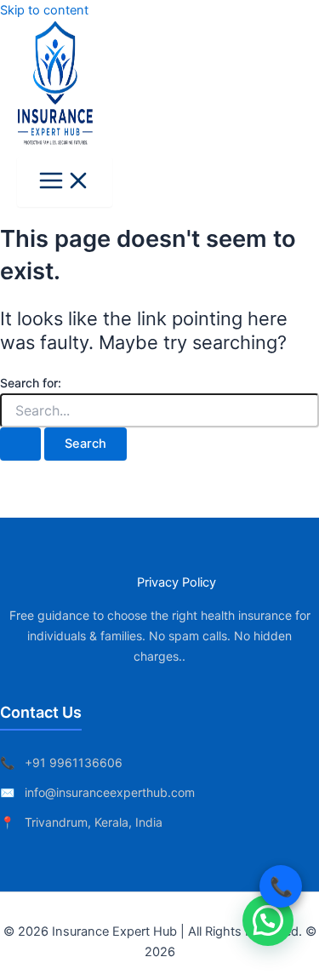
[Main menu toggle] (64, 182)
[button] (267, 920)
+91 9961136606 (73, 762)
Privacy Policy (176, 582)
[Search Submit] (20, 444)
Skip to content (44, 10)
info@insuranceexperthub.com (110, 792)
